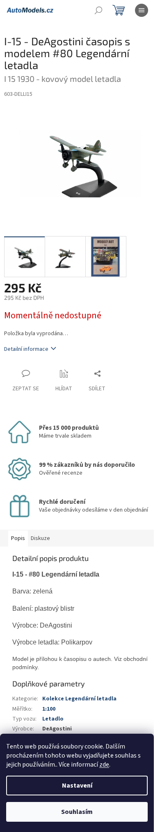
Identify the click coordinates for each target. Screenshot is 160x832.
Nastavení (77, 785)
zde (104, 764)
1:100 (48, 709)
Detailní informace (26, 349)
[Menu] (141, 10)
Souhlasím (77, 811)
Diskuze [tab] (40, 538)
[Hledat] (98, 10)
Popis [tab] (18, 538)
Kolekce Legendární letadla (79, 699)
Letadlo (53, 719)
